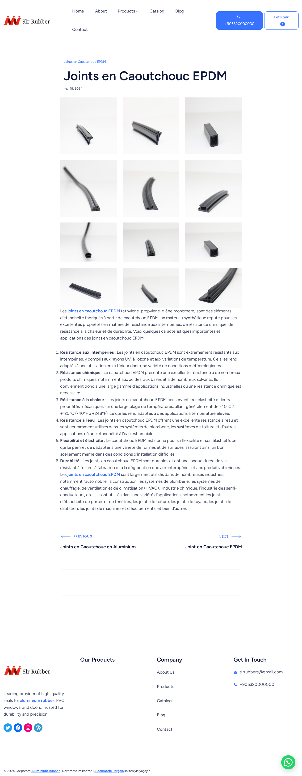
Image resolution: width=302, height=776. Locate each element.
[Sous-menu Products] (137, 11)
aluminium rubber (37, 700)
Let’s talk (281, 17)
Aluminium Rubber (45, 771)
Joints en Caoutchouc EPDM (85, 62)
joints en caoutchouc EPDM (93, 311)
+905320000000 (239, 23)
